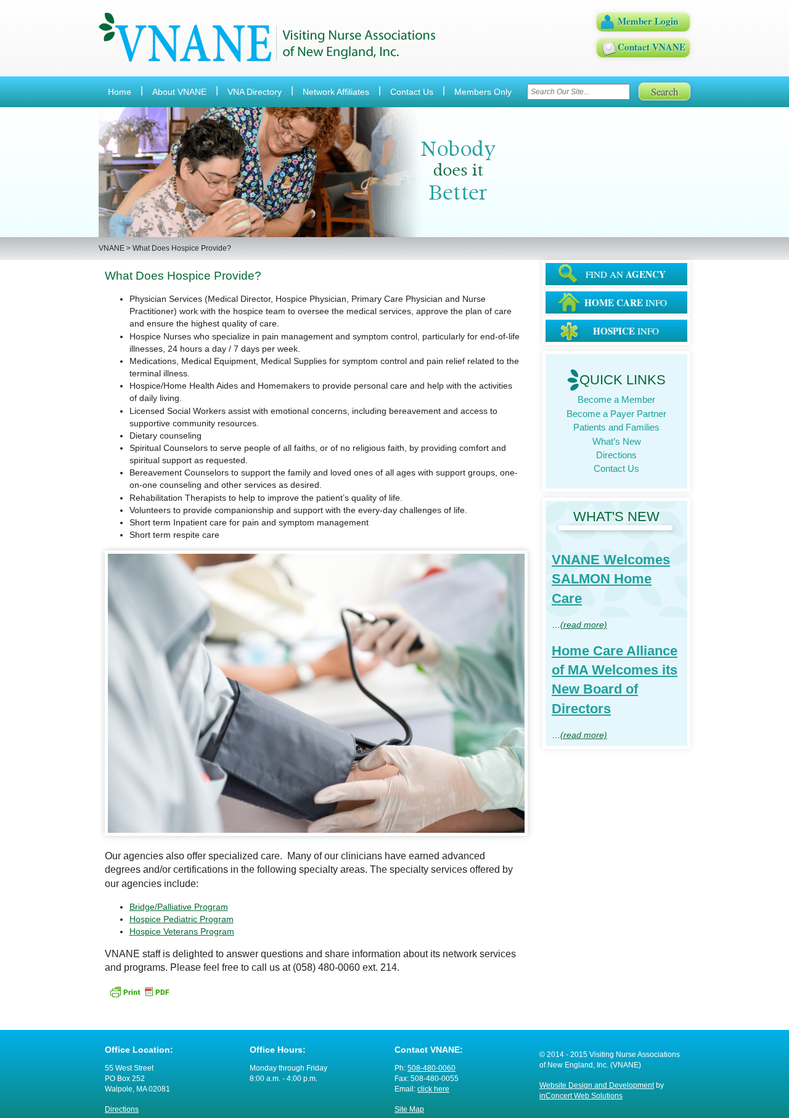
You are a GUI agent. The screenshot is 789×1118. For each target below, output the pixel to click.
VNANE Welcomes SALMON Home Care (611, 579)
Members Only (483, 92)
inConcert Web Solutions (581, 1096)
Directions (616, 455)
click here (433, 1089)
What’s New (616, 441)
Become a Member (616, 399)
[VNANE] (267, 37)
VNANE (112, 248)
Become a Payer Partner (616, 413)
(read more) (583, 625)
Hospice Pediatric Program (181, 919)
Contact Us (411, 92)
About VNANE (179, 92)
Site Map (409, 1109)
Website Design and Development (596, 1085)
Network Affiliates (336, 92)
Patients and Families (616, 427)
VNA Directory (254, 92)
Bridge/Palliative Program (178, 907)
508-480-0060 (431, 1068)
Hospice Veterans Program (181, 931)
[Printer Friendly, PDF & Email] (139, 991)
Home (119, 92)
